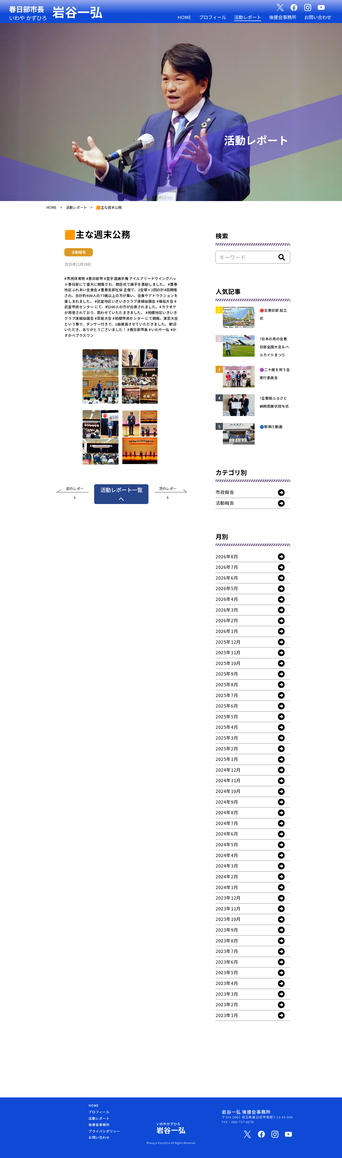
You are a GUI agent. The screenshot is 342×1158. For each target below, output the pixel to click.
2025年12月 (228, 641)
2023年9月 (227, 929)
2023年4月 (227, 983)
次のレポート (168, 489)
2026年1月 (227, 631)
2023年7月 (227, 951)
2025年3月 (227, 737)
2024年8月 (227, 812)
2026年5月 (227, 588)
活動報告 (225, 503)
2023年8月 (227, 940)
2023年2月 (227, 1004)
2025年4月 (227, 727)
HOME (184, 17)
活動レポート (247, 17)
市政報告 (225, 492)
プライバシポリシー (104, 1131)
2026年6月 (227, 577)
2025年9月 (227, 673)
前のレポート (75, 489)
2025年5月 (227, 716)
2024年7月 (227, 823)
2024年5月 (227, 844)
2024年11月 (228, 780)
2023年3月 (227, 993)
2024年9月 (227, 801)
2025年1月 (227, 759)
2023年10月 (228, 919)
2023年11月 (228, 908)
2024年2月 (227, 876)
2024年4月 (227, 855)
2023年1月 (227, 1015)
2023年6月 (227, 961)
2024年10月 (228, 791)
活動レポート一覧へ (121, 494)
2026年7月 (227, 567)
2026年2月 (227, 620)
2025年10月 (228, 663)
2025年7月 (227, 695)
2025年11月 (228, 652)
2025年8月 (227, 684)
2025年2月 (227, 748)
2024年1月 (227, 887)
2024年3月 (227, 865)
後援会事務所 (282, 17)
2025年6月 (227, 705)
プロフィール (212, 17)
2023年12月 (228, 897)
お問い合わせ (317, 17)
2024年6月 (227, 833)
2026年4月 (227, 599)
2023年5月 (227, 972)
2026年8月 (227, 556)
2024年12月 (228, 769)
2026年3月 (227, 609)
